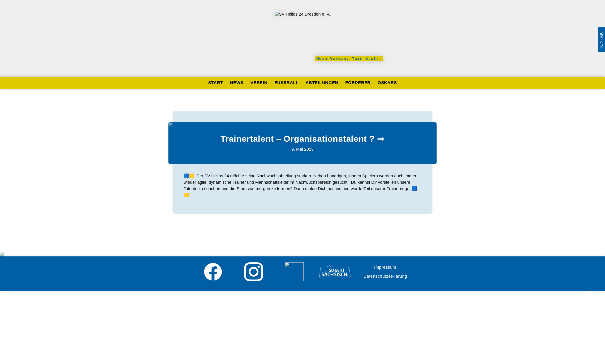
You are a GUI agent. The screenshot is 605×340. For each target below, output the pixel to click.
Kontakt (601, 40)
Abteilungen (322, 82)
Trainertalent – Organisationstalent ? (297, 139)
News (236, 82)
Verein (259, 82)
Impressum (385, 267)
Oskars (387, 82)
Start (215, 82)
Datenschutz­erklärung (385, 276)
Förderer (358, 82)
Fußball (287, 82)
